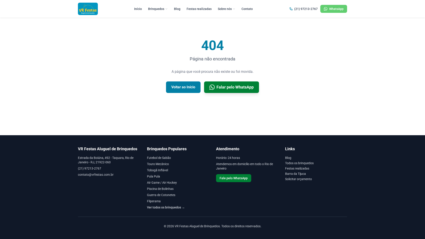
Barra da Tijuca (295, 173)
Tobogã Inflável (157, 170)
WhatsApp (336, 9)
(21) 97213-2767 (306, 9)
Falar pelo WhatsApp (235, 87)
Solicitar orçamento (298, 179)
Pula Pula (153, 176)
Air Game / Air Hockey (162, 182)
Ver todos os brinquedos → (166, 207)
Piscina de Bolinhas (160, 189)
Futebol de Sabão (159, 158)
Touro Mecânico (158, 164)
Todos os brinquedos (299, 163)
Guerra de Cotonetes (161, 195)
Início (138, 9)
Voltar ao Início (183, 87)
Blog (177, 9)
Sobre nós (225, 9)
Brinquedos (156, 9)
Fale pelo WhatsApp (234, 178)
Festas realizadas (199, 9)
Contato (247, 9)
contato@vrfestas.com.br (96, 174)
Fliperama (154, 201)
